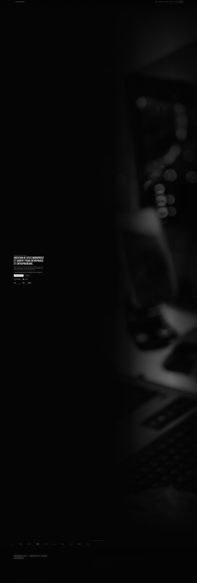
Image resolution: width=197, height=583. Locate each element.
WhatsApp (27, 275)
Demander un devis (18, 275)
